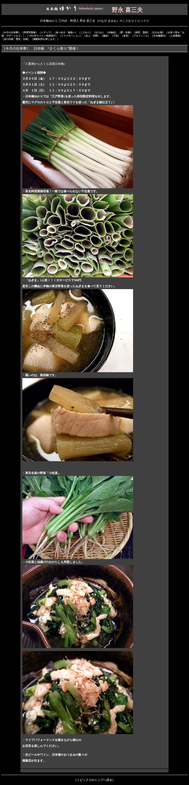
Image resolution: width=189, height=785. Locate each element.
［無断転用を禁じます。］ (45, 39)
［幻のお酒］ (157, 32)
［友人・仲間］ (91, 35)
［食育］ (125, 35)
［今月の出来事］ (11, 32)
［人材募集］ (175, 35)
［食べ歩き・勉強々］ (66, 32)
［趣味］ (105, 35)
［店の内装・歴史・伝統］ (15, 39)
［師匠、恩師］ (141, 32)
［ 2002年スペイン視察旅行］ (42, 35)
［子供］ (115, 35)
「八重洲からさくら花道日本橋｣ (43, 63)
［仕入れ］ (99, 32)
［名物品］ (112, 32)
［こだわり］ (85, 32)
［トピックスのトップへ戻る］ (94, 779)
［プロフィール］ (140, 35)
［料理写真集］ (29, 32)
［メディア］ (46, 32)
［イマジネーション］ (71, 35)
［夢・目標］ (125, 32)
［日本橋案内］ (159, 35)
